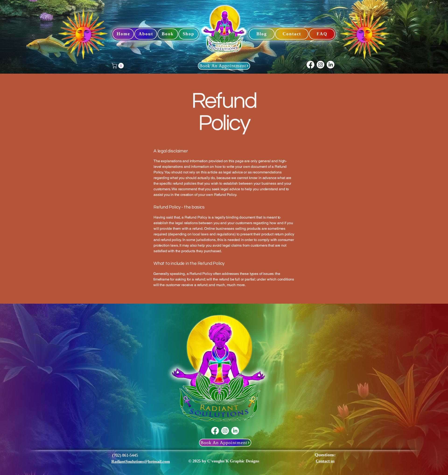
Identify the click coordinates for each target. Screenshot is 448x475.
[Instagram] (320, 64)
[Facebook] (310, 64)
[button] (118, 65)
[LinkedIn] (330, 64)
